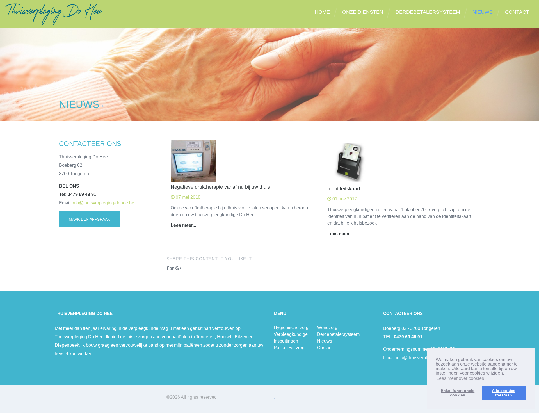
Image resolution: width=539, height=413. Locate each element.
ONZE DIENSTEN (362, 12)
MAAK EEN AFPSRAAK (89, 219)
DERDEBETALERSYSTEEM (428, 12)
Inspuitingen (286, 341)
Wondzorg (327, 327)
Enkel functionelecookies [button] (457, 392)
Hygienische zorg (291, 327)
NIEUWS (482, 12)
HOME (322, 12)
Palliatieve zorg (289, 347)
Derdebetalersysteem (338, 334)
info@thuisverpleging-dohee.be (103, 202)
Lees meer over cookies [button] (460, 378)
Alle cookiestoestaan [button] (503, 392)
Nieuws (324, 341)
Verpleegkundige (291, 334)
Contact (324, 347)
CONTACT (517, 12)
